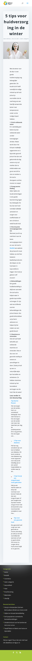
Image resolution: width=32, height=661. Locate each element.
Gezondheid (8, 585)
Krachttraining (8, 592)
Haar (5, 588)
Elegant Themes (21, 656)
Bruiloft (6, 575)
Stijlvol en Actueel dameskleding (14, 613)
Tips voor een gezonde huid (16, 520)
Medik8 (12, 248)
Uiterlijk (6, 598)
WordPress (22, 658)
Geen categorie (24, 38)
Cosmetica (7, 579)
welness (8, 38)
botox (6, 572)
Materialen (7, 595)
